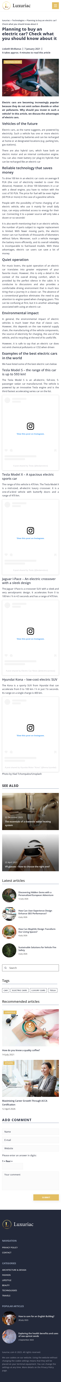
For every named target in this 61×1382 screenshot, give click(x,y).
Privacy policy (10, 1247)
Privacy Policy (47, 1367)
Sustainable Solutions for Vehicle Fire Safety (37, 949)
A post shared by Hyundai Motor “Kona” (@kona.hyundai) (30, 767)
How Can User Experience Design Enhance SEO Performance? (35, 912)
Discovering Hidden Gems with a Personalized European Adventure (35, 894)
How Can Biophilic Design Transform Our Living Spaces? (36, 930)
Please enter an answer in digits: (19, 1155)
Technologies (12, 62)
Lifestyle (6, 1280)
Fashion (6, 1275)
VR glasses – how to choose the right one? (27, 866)
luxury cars (38, 990)
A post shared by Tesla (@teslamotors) (30, 466)
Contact (6, 1252)
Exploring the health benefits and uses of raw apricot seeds (38, 1335)
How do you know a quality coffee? (21, 1050)
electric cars (19, 990)
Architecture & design (14, 1270)
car (6, 990)
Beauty (6, 1285)
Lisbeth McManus (11, 48)
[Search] (5, 968)
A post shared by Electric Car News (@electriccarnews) (30, 671)
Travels (6, 1295)
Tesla (53, 990)
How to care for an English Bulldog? (36, 1316)
